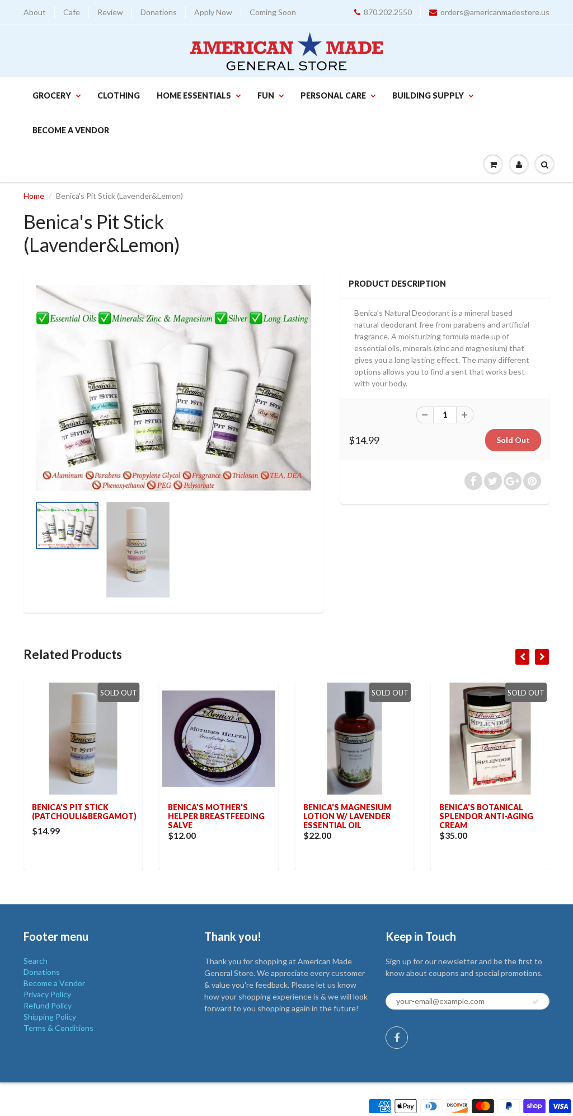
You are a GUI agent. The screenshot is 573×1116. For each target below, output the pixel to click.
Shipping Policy (50, 1016)
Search (36, 960)
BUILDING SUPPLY (428, 95)
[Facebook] (397, 1037)
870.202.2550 (388, 12)
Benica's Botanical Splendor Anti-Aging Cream (486, 816)
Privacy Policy (47, 994)
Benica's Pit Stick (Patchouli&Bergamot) (84, 811)
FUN (265, 95)
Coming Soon (273, 12)
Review (110, 12)
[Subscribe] (535, 1002)
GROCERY (51, 95)
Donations (158, 12)
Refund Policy (48, 1005)
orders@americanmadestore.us (494, 12)
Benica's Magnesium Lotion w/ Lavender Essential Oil (347, 816)
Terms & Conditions (58, 1028)
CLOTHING (118, 95)
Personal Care (333, 95)
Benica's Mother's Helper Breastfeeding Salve (216, 816)
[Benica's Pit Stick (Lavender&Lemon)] (173, 388)
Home (34, 195)
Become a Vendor (70, 130)
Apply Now (213, 12)
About (35, 12)
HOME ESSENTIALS (194, 95)
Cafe (71, 12)
